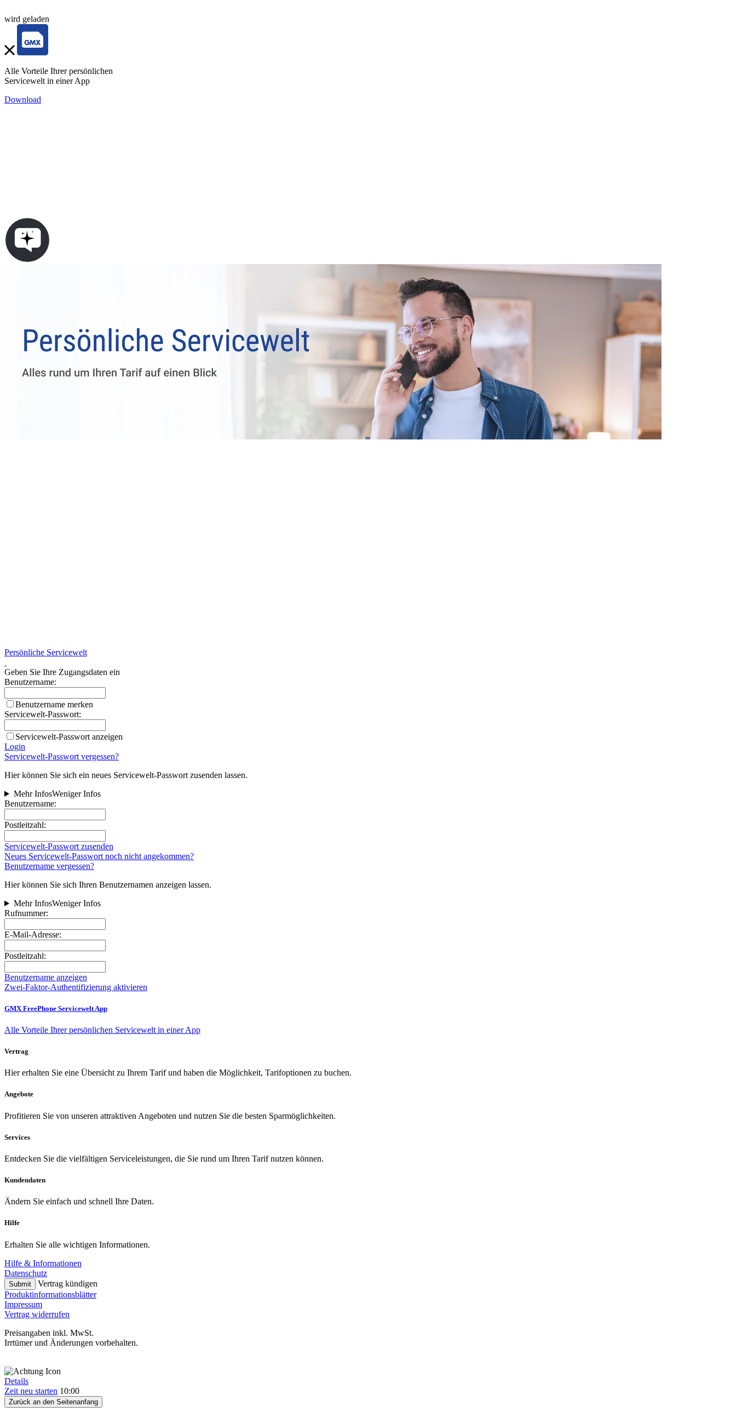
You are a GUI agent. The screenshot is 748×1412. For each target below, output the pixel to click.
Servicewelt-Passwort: (42, 714)
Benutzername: (30, 803)
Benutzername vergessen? (49, 866)
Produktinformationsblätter (50, 1294)
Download (22, 99)
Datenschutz (25, 1273)
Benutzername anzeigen (45, 977)
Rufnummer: (26, 913)
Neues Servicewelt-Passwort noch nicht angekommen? (99, 856)
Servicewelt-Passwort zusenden (58, 846)
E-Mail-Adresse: (32, 934)
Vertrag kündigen (67, 1283)
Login (14, 746)
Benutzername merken (54, 704)
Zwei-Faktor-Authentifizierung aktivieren (75, 987)
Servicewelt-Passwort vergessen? (61, 756)
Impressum (23, 1304)
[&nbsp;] (5, 662)
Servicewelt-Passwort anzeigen (69, 736)
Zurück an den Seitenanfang (53, 1402)
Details (16, 1381)
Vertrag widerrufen (37, 1314)
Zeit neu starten (30, 1391)
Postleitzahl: (25, 825)
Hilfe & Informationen (43, 1263)
